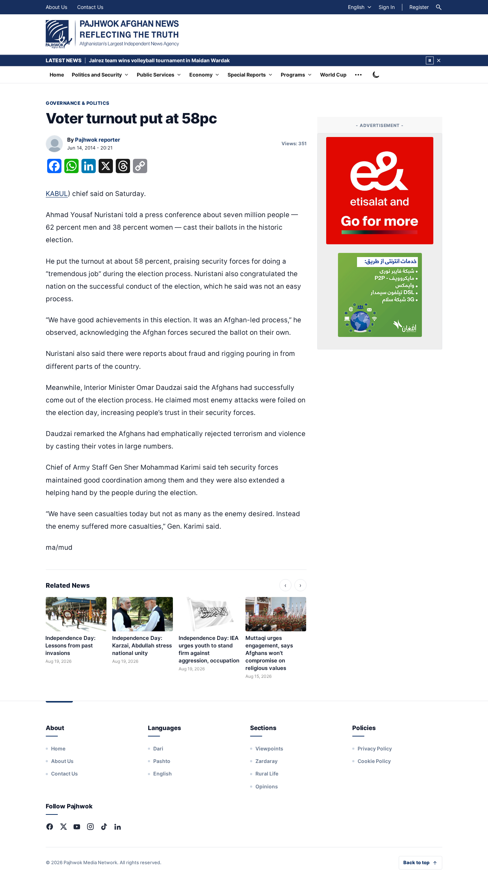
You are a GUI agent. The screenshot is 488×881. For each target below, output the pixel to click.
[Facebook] (50, 827)
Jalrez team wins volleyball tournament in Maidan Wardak (159, 60)
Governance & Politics (78, 103)
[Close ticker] (438, 60)
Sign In (387, 7)
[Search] (438, 7)
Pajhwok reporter (97, 139)
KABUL (57, 194)
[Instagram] (90, 827)
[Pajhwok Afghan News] (112, 34)
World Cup (333, 75)
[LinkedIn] (117, 827)
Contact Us (90, 7)
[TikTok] (104, 827)
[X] (63, 827)
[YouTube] (77, 827)
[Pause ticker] (430, 60)
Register (419, 7)
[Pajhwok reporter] (54, 144)
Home (57, 75)
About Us (56, 7)
